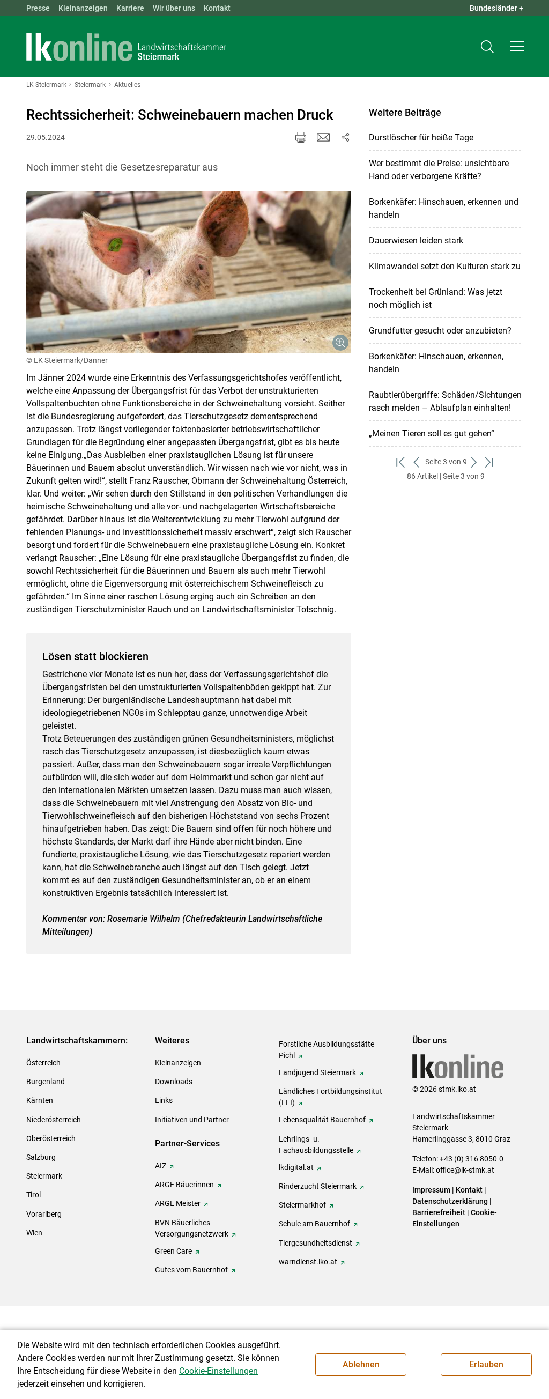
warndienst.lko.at (308, 1261)
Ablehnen (361, 1364)
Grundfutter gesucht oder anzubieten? (440, 330)
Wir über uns (174, 8)
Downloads (173, 1081)
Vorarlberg (44, 1214)
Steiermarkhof (302, 1205)
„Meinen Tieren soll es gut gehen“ (431, 433)
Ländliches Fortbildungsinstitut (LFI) (330, 1097)
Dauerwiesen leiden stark (416, 240)
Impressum (431, 1190)
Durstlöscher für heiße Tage (421, 137)
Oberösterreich (51, 1138)
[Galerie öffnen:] (189, 272)
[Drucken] (300, 137)
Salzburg (41, 1157)
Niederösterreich (53, 1119)
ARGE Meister (178, 1203)
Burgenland (45, 1081)
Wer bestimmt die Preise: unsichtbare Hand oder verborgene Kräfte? (439, 169)
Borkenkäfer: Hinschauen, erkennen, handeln (436, 362)
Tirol (33, 1194)
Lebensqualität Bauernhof (322, 1119)
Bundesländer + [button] (496, 8)
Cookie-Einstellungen (218, 1371)
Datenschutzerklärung (450, 1201)
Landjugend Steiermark (317, 1072)
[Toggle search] (487, 46)
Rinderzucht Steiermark (318, 1186)
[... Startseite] (126, 47)
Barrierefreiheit (438, 1212)
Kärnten (39, 1100)
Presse (38, 8)
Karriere (130, 8)
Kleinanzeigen (83, 8)
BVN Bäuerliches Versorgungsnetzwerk (191, 1228)
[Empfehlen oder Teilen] (344, 137)
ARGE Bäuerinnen (184, 1184)
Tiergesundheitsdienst (315, 1243)
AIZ (160, 1165)
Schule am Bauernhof (314, 1223)
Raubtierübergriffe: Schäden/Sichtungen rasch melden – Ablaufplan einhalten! (445, 401)
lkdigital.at (296, 1167)
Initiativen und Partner (192, 1119)
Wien (34, 1232)
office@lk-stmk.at (465, 1170)
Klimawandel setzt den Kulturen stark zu (445, 266)
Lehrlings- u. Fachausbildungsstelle (316, 1144)
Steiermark (44, 1176)
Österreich (43, 1062)
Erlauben (486, 1364)
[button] (517, 46)
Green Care (173, 1251)
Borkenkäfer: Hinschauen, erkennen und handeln (443, 208)
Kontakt (217, 8)
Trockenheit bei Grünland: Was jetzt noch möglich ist (435, 298)
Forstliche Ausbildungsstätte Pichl (326, 1050)
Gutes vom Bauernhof (191, 1269)
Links (164, 1100)
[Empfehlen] (323, 137)
